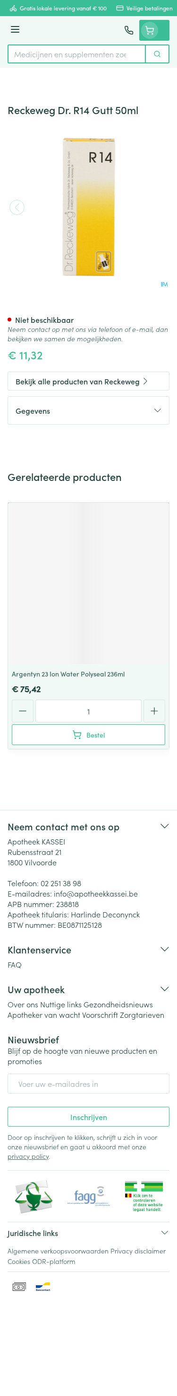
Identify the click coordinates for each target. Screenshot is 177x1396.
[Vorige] (17, 207)
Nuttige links (61, 1004)
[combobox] (77, 53)
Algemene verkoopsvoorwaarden (58, 1250)
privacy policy (28, 1156)
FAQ (15, 964)
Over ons (23, 1004)
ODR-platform (54, 1261)
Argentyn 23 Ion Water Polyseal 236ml (68, 673)
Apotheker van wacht (44, 1014)
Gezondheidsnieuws (118, 1004)
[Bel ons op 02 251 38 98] (129, 30)
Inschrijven (88, 1116)
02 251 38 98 (61, 883)
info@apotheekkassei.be (96, 893)
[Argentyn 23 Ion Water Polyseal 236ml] (88, 583)
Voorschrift (100, 1014)
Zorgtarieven (142, 1014)
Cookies (19, 1261)
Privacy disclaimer (138, 1250)
